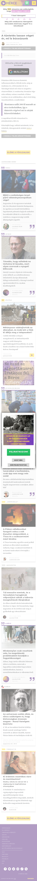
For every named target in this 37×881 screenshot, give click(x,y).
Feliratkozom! (18, 451)
